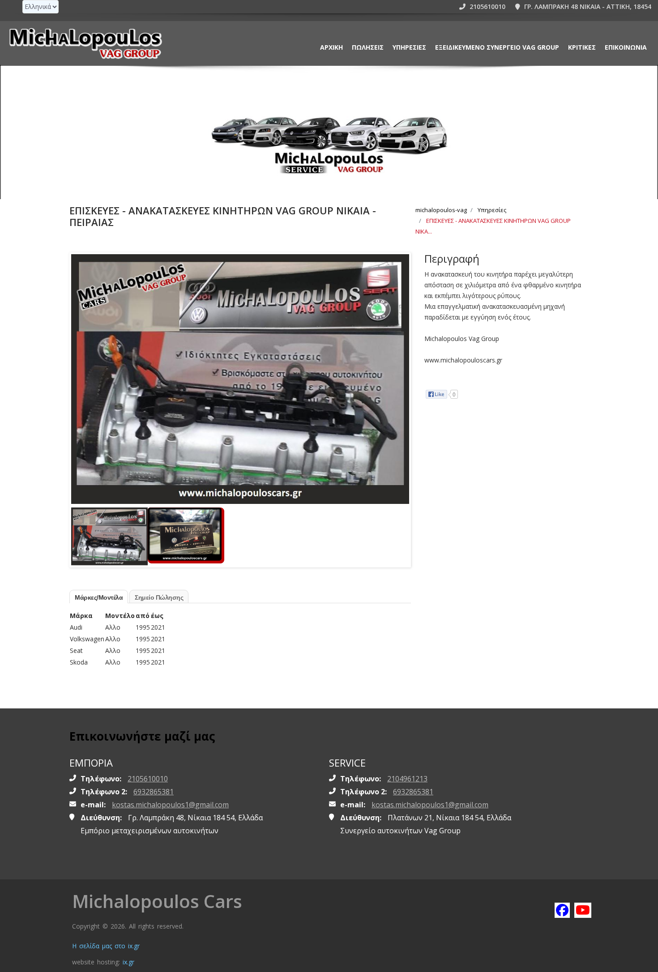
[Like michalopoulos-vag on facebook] (562, 910)
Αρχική (331, 47)
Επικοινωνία (626, 47)
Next (400, 362)
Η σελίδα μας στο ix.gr (106, 946)
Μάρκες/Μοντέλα (99, 597)
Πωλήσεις (368, 47)
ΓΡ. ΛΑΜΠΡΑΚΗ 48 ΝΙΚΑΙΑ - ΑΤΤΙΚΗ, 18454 (586, 6)
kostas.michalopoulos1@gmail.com (170, 805)
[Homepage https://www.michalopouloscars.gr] (85, 43)
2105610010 (486, 6)
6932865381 (153, 792)
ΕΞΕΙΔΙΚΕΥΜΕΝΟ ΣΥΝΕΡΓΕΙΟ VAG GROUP (497, 47)
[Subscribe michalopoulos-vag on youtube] (581, 910)
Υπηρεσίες (409, 47)
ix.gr (128, 962)
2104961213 (407, 779)
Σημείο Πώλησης (159, 597)
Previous (80, 362)
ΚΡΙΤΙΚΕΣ (582, 47)
